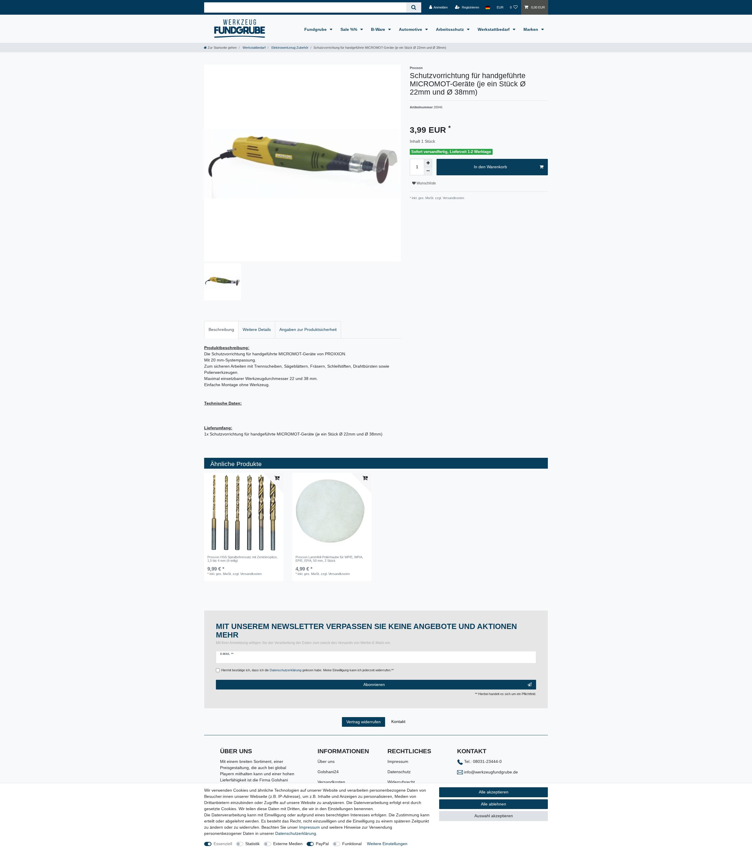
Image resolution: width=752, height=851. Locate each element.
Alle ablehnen (493, 804)
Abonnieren (374, 684)
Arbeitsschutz (450, 29)
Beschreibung (221, 329)
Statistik (252, 843)
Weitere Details (257, 329)
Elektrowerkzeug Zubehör (289, 47)
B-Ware (378, 29)
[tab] (221, 329)
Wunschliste (426, 183)
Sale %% (349, 29)
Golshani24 (328, 771)
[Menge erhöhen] (428, 163)
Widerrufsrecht (401, 782)
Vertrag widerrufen (363, 721)
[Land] (487, 7)
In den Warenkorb (490, 166)
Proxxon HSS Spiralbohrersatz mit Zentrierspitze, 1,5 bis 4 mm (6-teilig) (242, 558)
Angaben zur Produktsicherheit (308, 329)
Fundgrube (316, 29)
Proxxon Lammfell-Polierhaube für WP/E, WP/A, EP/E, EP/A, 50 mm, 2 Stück (329, 558)
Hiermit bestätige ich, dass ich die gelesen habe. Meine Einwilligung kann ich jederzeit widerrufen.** (307, 670)
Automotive (411, 29)
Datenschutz (399, 771)
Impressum (397, 761)
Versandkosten (331, 782)
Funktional (352, 843)
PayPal (322, 843)
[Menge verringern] (428, 171)
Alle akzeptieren (493, 792)
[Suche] (413, 7)
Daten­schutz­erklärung (295, 833)
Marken (531, 29)
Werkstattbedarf (494, 29)
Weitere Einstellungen (387, 843)
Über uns (326, 761)
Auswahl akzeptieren (493, 815)
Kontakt (398, 721)
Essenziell (223, 843)
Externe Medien (288, 843)
